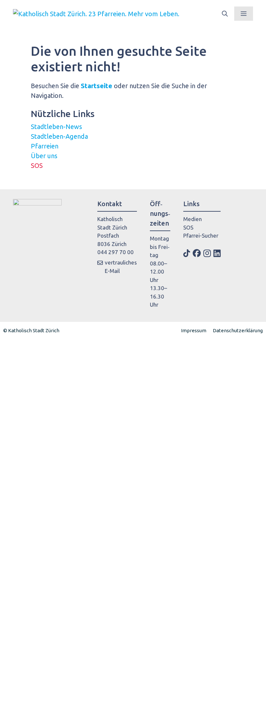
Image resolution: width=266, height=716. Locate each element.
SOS (37, 165)
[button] (224, 13)
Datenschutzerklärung (238, 330)
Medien (192, 219)
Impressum (193, 330)
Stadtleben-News (56, 126)
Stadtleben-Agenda (59, 136)
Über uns (44, 155)
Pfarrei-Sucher (200, 235)
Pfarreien (44, 146)
